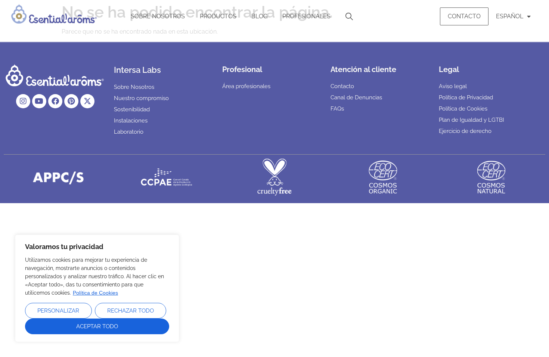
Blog (259, 16)
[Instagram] (23, 101)
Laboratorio (128, 131)
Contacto (464, 16)
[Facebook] (55, 101)
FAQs (337, 108)
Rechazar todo (130, 310)
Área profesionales (246, 86)
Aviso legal (453, 86)
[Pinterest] (71, 101)
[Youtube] (39, 101)
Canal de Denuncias (356, 97)
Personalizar (58, 310)
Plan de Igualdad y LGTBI (471, 120)
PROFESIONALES (306, 16)
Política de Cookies (95, 293)
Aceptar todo (97, 326)
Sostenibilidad (132, 109)
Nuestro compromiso (141, 98)
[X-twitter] (87, 101)
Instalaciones (131, 120)
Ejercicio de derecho (465, 131)
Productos (218, 16)
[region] (97, 288)
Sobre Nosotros (158, 16)
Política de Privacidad (466, 97)
